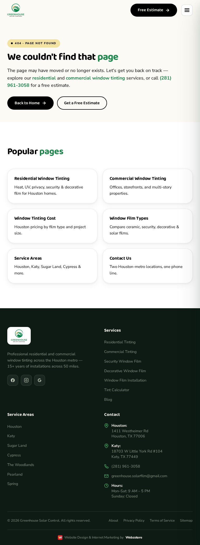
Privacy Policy (134, 520)
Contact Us (120, 258)
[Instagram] (26, 380)
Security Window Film (122, 361)
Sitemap (186, 520)
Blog (108, 399)
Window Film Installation (125, 380)
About (113, 520)
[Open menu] (187, 10)
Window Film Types (129, 218)
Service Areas (28, 258)
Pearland (14, 474)
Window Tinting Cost (35, 218)
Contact (112, 414)
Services (112, 330)
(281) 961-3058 (125, 466)
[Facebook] (12, 380)
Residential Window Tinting (42, 178)
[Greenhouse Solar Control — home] (15, 10)
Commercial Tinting (120, 351)
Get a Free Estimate (82, 103)
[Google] (39, 380)
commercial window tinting (95, 78)
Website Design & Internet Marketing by (103, 537)
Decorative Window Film (125, 370)
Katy (11, 435)
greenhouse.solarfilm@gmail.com (139, 475)
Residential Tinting (119, 342)
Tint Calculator (116, 389)
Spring (12, 483)
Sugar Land (17, 445)
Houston (14, 426)
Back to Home (27, 103)
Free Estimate (150, 10)
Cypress (14, 455)
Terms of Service (162, 520)
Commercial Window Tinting (138, 178)
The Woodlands (20, 464)
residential (44, 78)
